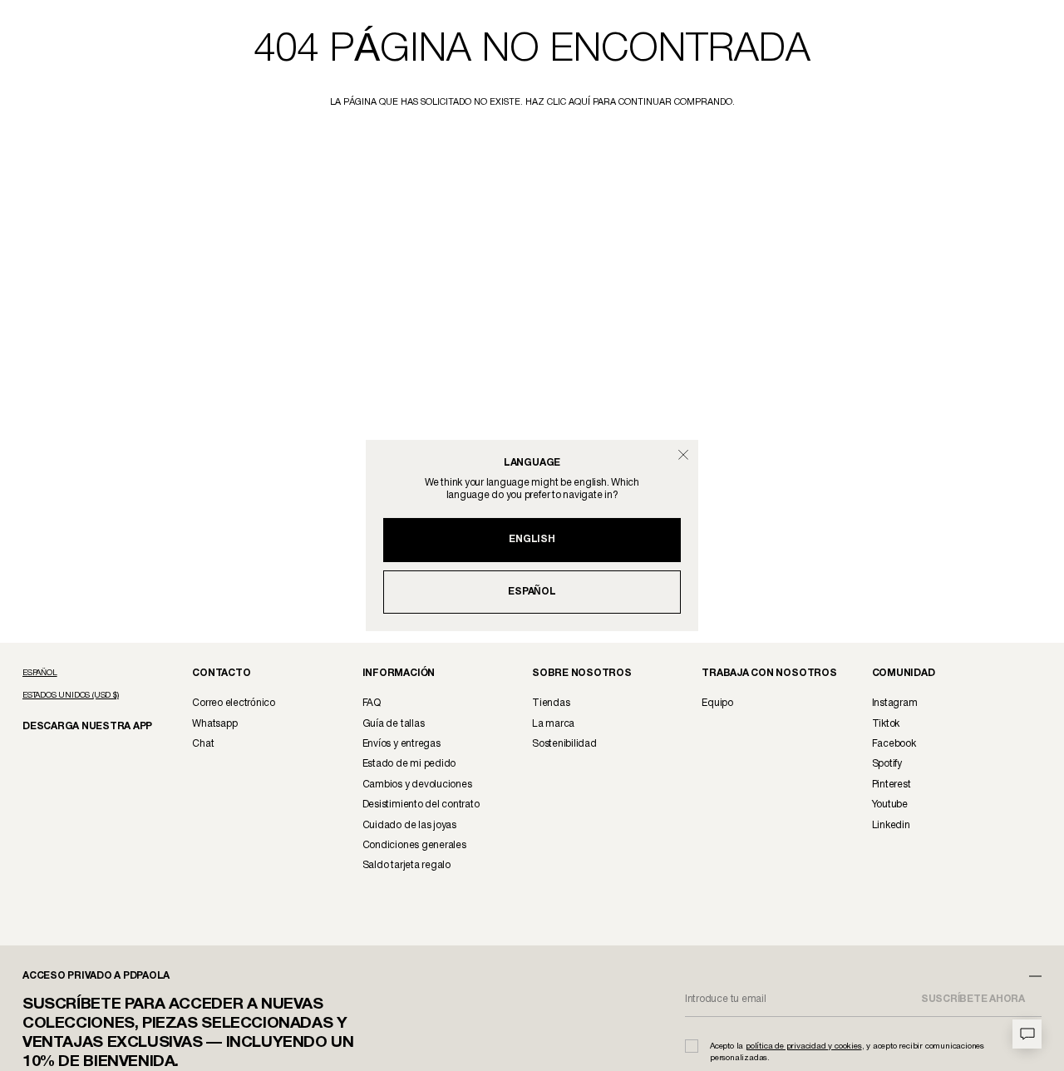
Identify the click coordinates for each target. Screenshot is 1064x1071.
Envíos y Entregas (401, 743)
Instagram (895, 703)
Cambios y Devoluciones (417, 784)
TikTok (886, 723)
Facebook (894, 743)
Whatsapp (214, 723)
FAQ (371, 703)
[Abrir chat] (1027, 1034)
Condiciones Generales (414, 845)
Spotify (887, 763)
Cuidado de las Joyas (409, 825)
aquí (579, 102)
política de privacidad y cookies (804, 1046)
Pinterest (891, 784)
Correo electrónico (233, 703)
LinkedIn (891, 825)
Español (531, 591)
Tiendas (550, 703)
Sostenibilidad (564, 743)
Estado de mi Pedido (409, 763)
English (531, 539)
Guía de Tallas (393, 723)
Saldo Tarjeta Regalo (406, 865)
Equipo (717, 703)
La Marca (553, 723)
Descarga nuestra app (78, 725)
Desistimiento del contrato (421, 804)
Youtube (890, 804)
